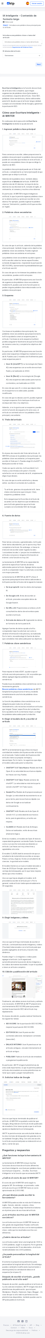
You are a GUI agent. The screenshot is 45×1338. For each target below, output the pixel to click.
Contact (14, 1328)
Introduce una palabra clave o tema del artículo (19, 36)
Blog (37, 1325)
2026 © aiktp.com (23, 1333)
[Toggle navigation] (3, 3)
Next (39, 64)
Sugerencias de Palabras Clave (22, 47)
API (31, 1325)
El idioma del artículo (11, 51)
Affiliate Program (19, 1325)
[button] (27, 3)
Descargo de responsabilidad (17, 1330)
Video (23, 1328)
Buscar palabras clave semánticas (17, 689)
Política (35, 1330)
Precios (6, 1325)
